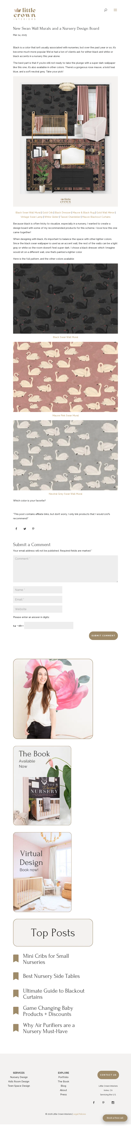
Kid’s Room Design (18, 1081)
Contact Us (108, 1075)
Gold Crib (47, 212)
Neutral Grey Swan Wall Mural (65, 493)
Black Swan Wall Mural (28, 212)
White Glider (51, 216)
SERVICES (19, 1072)
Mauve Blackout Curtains (96, 216)
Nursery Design (19, 1077)
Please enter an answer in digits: (31, 617)
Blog (63, 1085)
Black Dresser (63, 212)
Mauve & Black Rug (84, 212)
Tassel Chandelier (70, 216)
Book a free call (115, 1118)
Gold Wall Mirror (105, 212)
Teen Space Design (19, 1085)
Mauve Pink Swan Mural (65, 415)
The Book (63, 1081)
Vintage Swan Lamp (32, 216)
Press (63, 1094)
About (63, 1090)
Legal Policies (79, 1114)
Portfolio (63, 1077)
